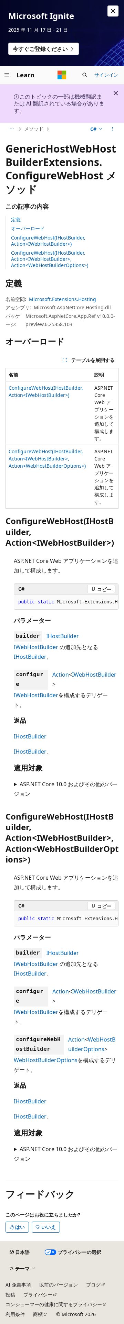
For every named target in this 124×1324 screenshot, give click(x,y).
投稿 (10, 1294)
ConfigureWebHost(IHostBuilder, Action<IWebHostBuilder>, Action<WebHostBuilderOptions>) (49, 258)
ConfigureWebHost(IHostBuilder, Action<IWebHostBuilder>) (48, 240)
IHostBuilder (62, 636)
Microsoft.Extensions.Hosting (62, 299)
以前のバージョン (58, 1284)
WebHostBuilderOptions (46, 1060)
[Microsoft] (62, 74)
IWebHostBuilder (36, 647)
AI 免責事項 (18, 1284)
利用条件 (15, 1314)
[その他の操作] (112, 129)
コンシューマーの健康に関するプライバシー (54, 1304)
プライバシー (37, 1294)
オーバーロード (28, 228)
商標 (38, 1314)
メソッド (33, 128)
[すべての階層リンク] (12, 129)
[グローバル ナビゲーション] (7, 75)
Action (60, 674)
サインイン (106, 74)
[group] (66, 602)
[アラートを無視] (112, 10)
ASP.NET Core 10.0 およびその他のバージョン (65, 789)
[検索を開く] (85, 75)
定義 (16, 219)
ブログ (93, 1284)
